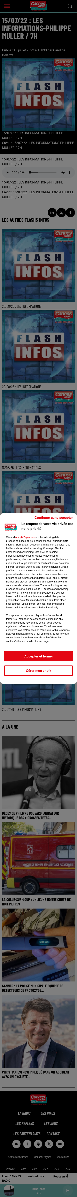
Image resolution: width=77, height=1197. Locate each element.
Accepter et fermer (38, 656)
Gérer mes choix (38, 670)
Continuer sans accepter (53, 517)
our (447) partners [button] (25, 537)
